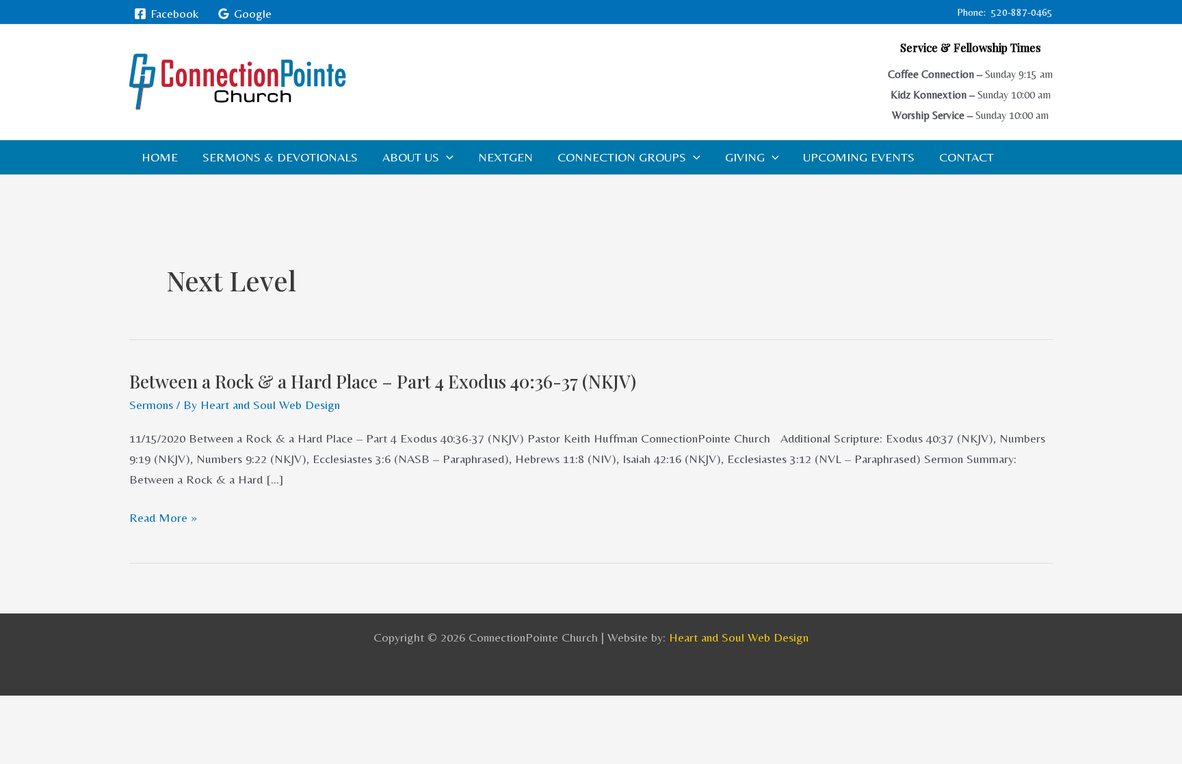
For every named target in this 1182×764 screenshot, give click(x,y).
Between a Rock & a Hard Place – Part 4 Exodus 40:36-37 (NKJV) (382, 381)
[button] (446, 157)
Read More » (163, 518)
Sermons (151, 404)
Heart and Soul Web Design (739, 637)
